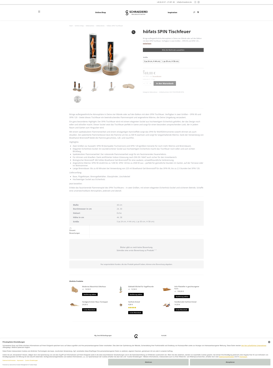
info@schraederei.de (184, 2)
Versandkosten (156, 76)
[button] (133, 32)
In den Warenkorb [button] (89, 310)
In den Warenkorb (164, 83)
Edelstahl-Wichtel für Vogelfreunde (141, 286)
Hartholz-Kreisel (134, 302)
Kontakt (163, 335)
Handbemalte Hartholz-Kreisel (185, 302)
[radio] (152, 61)
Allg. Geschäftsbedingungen (103, 335)
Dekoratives (153, 92)
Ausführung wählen (90, 294)
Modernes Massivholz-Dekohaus (94, 286)
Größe (145, 57)
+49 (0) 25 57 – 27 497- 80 (166, 2)
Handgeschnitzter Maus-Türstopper (95, 302)
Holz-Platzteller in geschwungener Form (186, 287)
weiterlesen (147, 43)
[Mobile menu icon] (40, 11)
